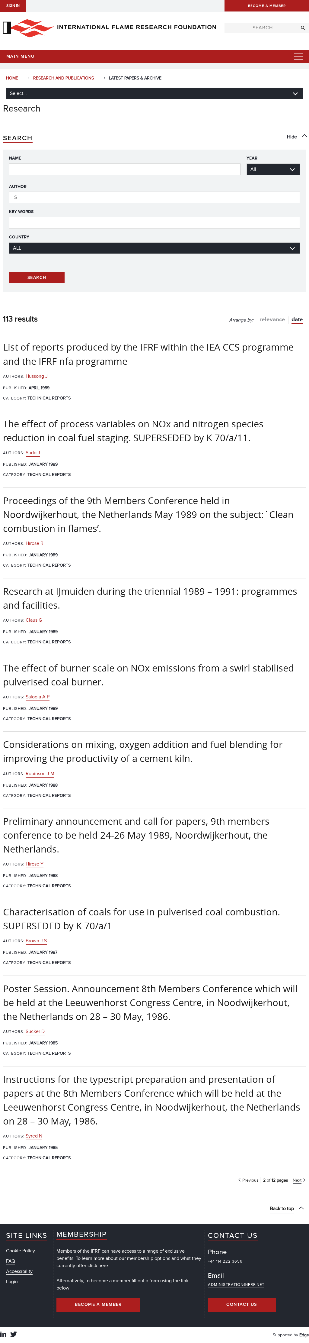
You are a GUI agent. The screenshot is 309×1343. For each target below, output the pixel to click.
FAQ (10, 1261)
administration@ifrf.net (236, 1284)
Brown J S (36, 941)
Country (19, 237)
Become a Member (98, 1305)
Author (18, 186)
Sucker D (35, 1031)
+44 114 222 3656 (225, 1261)
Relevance (272, 319)
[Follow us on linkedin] (3, 1335)
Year (252, 158)
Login (12, 1282)
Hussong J (37, 376)
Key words (21, 211)
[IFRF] (109, 27)
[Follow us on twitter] (13, 1335)
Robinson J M (40, 774)
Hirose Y (34, 864)
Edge (304, 1335)
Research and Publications (64, 78)
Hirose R (34, 543)
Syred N (34, 1136)
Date (297, 319)
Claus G (34, 620)
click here (98, 1266)
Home (12, 78)
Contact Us (241, 1305)
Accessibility (19, 1271)
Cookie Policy (20, 1251)
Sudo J (33, 453)
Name (15, 158)
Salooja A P (37, 697)
